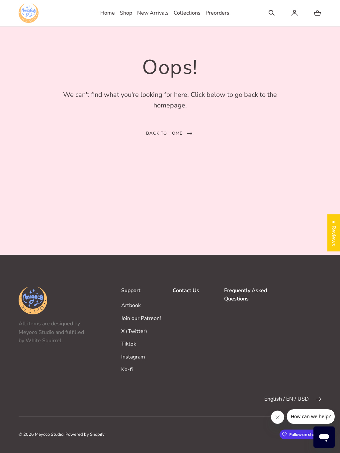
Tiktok (128, 344)
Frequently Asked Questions (245, 295)
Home (107, 13)
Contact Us (186, 290)
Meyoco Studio (49, 434)
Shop (126, 13)
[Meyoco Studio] (29, 13)
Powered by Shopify (85, 434)
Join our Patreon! (141, 318)
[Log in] (294, 13)
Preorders (217, 13)
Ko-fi (127, 369)
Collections (187, 13)
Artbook (131, 305)
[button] (272, 13)
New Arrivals (153, 13)
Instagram (133, 356)
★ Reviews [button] (333, 233)
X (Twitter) (134, 331)
